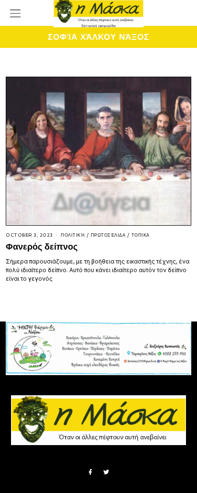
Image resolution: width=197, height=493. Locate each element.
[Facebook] (90, 472)
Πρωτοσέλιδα (108, 235)
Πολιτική (73, 235)
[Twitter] (106, 472)
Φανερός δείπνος (41, 246)
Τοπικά (140, 235)
